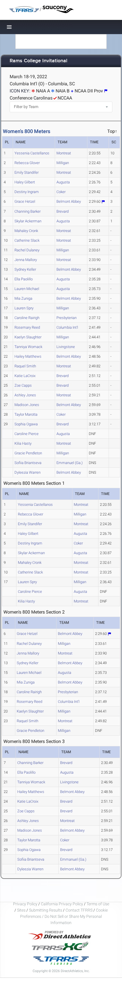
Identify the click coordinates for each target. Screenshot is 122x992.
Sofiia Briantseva (27, 463)
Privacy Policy (25, 904)
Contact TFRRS (79, 910)
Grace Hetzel (24, 201)
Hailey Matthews (27, 356)
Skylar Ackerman (27, 221)
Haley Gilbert (24, 182)
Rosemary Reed (27, 327)
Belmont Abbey (68, 201)
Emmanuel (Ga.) (69, 463)
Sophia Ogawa (26, 424)
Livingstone (65, 347)
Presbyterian (66, 318)
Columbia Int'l (67, 327)
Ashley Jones (25, 395)
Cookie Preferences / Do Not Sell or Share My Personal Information (64, 916)
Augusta (63, 182)
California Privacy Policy (62, 904)
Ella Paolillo (23, 279)
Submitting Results (45, 910)
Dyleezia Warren (27, 472)
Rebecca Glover (27, 163)
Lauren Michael (26, 289)
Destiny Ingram (26, 192)
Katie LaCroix (24, 376)
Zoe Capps (23, 385)
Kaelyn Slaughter (27, 337)
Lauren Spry (23, 308)
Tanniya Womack (28, 347)
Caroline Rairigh (26, 318)
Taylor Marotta (25, 414)
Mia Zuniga (23, 298)
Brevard (62, 211)
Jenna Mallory (25, 260)
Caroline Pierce (26, 434)
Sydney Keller (25, 269)
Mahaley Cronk (26, 231)
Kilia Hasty (22, 443)
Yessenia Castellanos (31, 153)
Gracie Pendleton (28, 453)
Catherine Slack (26, 240)
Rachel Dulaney (26, 250)
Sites (21, 910)
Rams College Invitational (38, 61)
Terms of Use (98, 904)
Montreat (63, 153)
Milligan (62, 163)
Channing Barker (27, 211)
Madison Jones (26, 405)
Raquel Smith (25, 366)
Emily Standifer (26, 172)
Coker (61, 192)
